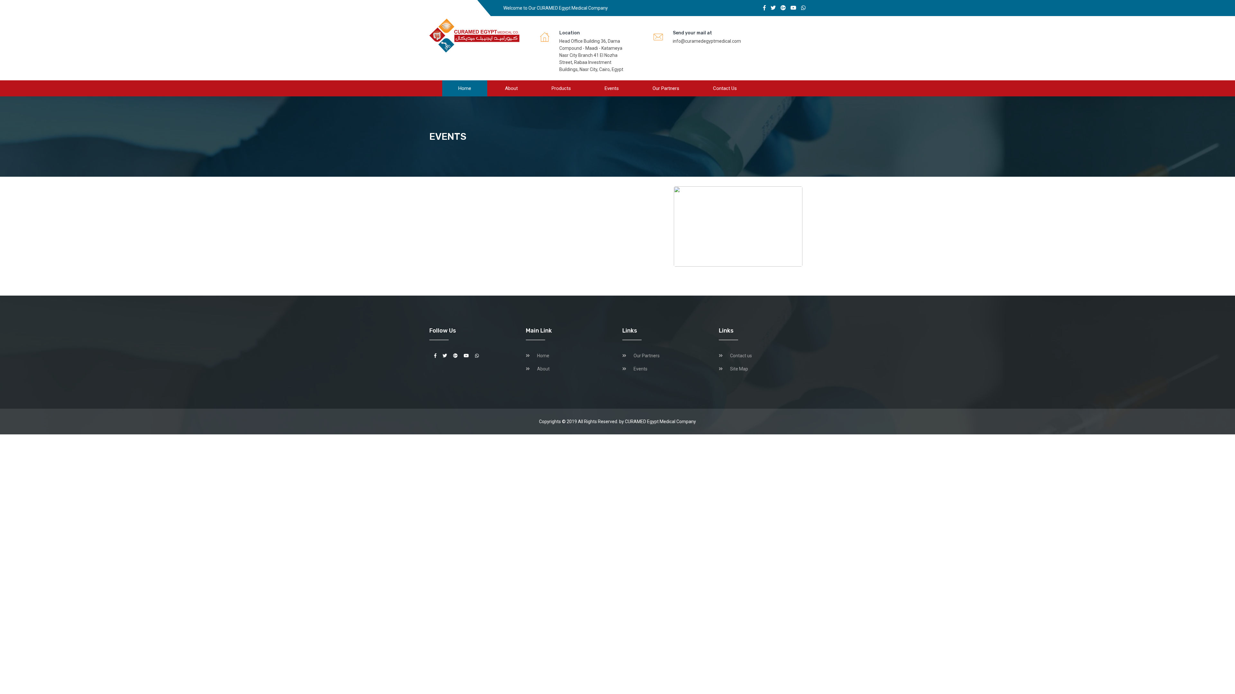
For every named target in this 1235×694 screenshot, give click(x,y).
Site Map (739, 368)
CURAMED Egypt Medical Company (660, 421)
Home (464, 88)
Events (612, 88)
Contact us (725, 88)
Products (561, 88)
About (511, 88)
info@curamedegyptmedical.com (707, 41)
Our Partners (666, 88)
